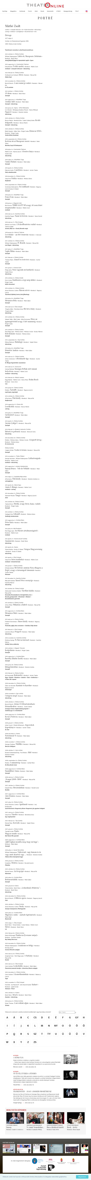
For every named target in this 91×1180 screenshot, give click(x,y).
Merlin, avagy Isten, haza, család (27, 504)
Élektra (14, 863)
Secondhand (24, 187)
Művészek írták (18, 1089)
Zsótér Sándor (9, 572)
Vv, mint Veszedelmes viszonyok (35, 1127)
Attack (15, 995)
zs (35, 1042)
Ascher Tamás (34, 170)
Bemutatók (50, 11)
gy (76, 1017)
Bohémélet (18, 675)
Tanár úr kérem (21, 216)
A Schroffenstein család (26, 224)
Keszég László (9, 948)
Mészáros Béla (11, 300)
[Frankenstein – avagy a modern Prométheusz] (71, 1093)
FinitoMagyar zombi (12, 832)
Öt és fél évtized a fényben (24, 1073)
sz (35, 1034)
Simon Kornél (38, 216)
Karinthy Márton (9, 583)
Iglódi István (14, 987)
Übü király (16, 398)
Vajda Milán (10, 251)
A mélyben (18, 170)
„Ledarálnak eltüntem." (30, 888)
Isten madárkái (17, 559)
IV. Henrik (21, 243)
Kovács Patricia (11, 717)
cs (35, 1017)
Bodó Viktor (14, 58)
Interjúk (15, 1055)
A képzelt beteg (35, 440)
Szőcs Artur (14, 382)
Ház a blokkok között (55, 1127)
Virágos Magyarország (33, 549)
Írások (42, 11)
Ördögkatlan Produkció (34, 1125)
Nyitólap (4, 11)
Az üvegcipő (19, 871)
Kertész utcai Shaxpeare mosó (17, 141)
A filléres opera (20, 898)
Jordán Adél (10, 102)
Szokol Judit (8, 154)
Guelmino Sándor (16, 937)
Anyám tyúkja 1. (11, 423)
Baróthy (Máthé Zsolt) (14, 658)
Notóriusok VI (10, 736)
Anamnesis (9, 541)
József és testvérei (21, 259)
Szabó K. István (16, 1129)
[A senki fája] (71, 1059)
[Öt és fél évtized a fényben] (71, 1075)
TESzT (77, 11)
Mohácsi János (28, 178)
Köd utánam (10, 334)
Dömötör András (23, 112)
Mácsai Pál (33, 75)
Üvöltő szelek (18, 66)
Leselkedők (9, 406)
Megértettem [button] (82, 1177)
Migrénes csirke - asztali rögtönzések (20, 915)
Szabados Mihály (37, 1129)
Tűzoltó (14, 814)
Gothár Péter (31, 763)
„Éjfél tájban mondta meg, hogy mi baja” (21, 842)
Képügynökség (68, 11)
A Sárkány (28, 956)
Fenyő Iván (9, 197)
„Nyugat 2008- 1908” (13, 779)
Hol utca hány (29, 309)
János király (23, 621)
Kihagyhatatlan (11, 667)
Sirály (21, 906)
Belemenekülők (11, 879)
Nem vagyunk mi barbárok (23, 270)
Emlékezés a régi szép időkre (24, 280)
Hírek (36, 11)
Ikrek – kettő (72, 1127)
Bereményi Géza (29, 815)
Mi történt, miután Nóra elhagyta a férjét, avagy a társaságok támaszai (24, 569)
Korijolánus (9, 650)
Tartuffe (13, 390)
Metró (7, 927)
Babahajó (18, 342)
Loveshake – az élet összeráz (16, 235)
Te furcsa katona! (22, 640)
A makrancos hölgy (25, 945)
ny (56, 1025)
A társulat (38, 235)
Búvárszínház (18, 788)
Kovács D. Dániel (14, 189)
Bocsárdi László (29, 863)
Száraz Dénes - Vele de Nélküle (17, 468)
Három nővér (24, 290)
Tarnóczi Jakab (9, 226)
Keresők (16, 823)
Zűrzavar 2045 (35, 131)
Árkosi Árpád (76, 1129)
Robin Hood (33, 379)
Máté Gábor (25, 102)
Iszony (9, 1127)
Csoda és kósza (20, 450)
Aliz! (29, 752)
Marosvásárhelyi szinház (55, 1125)
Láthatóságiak (34, 458)
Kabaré (35, 984)
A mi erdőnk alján (21, 1003)
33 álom (8, 93)
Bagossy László (28, 390)
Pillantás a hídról (20, 605)
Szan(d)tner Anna (12, 771)
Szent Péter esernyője (24, 580)
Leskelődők (18, 966)
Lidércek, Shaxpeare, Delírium (29, 56)
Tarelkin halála (28, 591)
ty (49, 1034)
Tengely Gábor (9, 311)
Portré (30, 11)
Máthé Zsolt (34, 66)
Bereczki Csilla (31, 432)
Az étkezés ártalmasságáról (26, 531)
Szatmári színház (12, 1125)
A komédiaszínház (21, 974)
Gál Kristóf (9, 415)
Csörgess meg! (11, 696)
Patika (14, 178)
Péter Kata (9, 522)
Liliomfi (17, 514)
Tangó (17, 495)
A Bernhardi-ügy (22, 359)
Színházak (22, 11)
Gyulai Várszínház (72, 1125)
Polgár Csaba (15, 133)
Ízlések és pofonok (12, 431)
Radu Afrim (56, 1129)
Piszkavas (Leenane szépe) (26, 935)
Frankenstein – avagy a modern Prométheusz (32, 1091)
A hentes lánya (28, 151)
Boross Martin (24, 123)
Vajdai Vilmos (9, 272)
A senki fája (18, 1058)
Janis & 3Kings (11, 487)
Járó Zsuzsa (10, 796)
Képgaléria (13, 11)
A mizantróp (15, 763)
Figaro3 (8, 112)
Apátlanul (23, 804)
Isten (21, 75)
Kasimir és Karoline (24, 685)
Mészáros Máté (11, 613)
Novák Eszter (35, 788)
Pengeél (18, 632)
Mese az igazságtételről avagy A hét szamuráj (21, 320)
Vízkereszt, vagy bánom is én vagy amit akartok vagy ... (23, 853)
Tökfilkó (19, 744)
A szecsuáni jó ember (22, 83)
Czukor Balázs (10, 162)
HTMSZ (58, 11)
